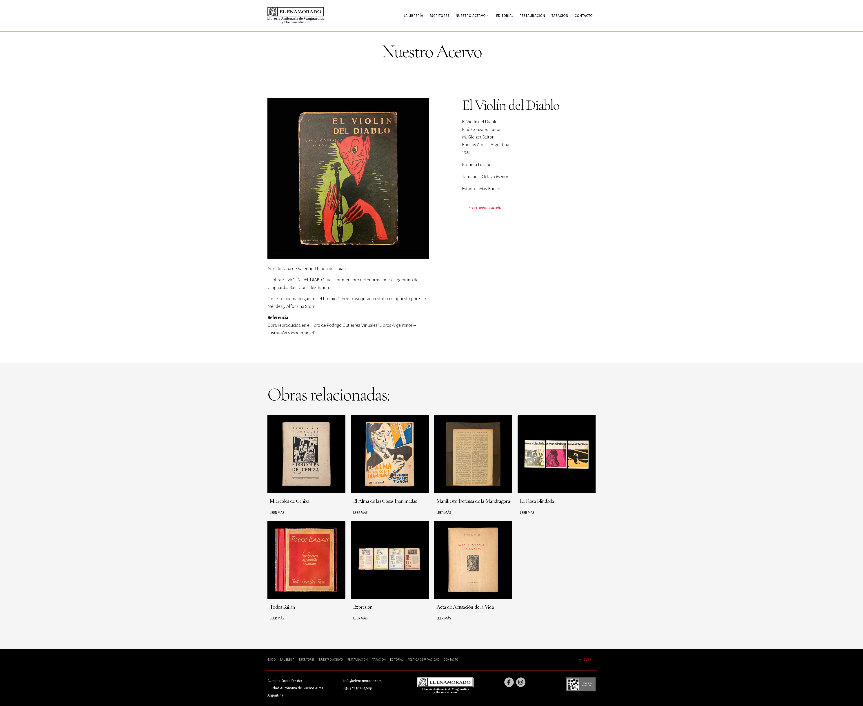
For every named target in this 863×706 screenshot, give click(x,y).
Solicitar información (485, 208)
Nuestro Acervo (331, 659)
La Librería (413, 16)
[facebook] (509, 682)
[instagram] (520, 682)
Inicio (271, 659)
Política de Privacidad (423, 659)
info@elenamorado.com (362, 681)
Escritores (439, 16)
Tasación (560, 16)
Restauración (532, 16)
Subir (587, 659)
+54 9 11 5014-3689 (357, 688)
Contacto (584, 16)
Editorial (504, 16)
